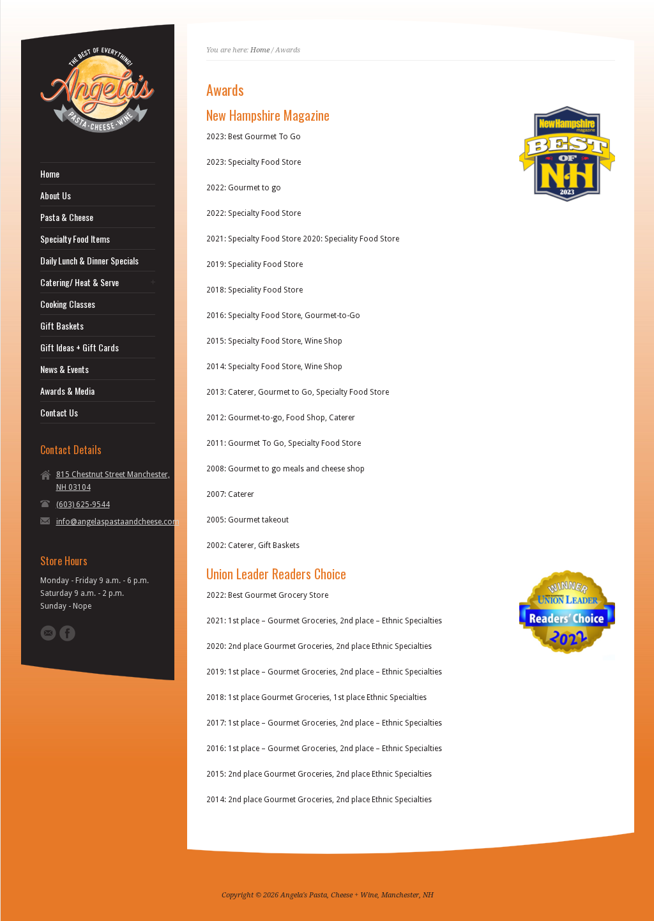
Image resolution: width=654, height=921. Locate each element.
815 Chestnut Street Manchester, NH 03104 (113, 481)
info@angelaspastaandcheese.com (117, 521)
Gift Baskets (62, 325)
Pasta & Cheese (66, 217)
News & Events (64, 369)
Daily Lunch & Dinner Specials (89, 260)
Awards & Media (67, 390)
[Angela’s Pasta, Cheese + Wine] (97, 130)
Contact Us (59, 412)
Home (49, 173)
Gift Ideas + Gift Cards (79, 347)
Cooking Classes (67, 304)
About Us (55, 195)
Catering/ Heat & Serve (79, 282)
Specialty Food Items (75, 238)
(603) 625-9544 (83, 504)
